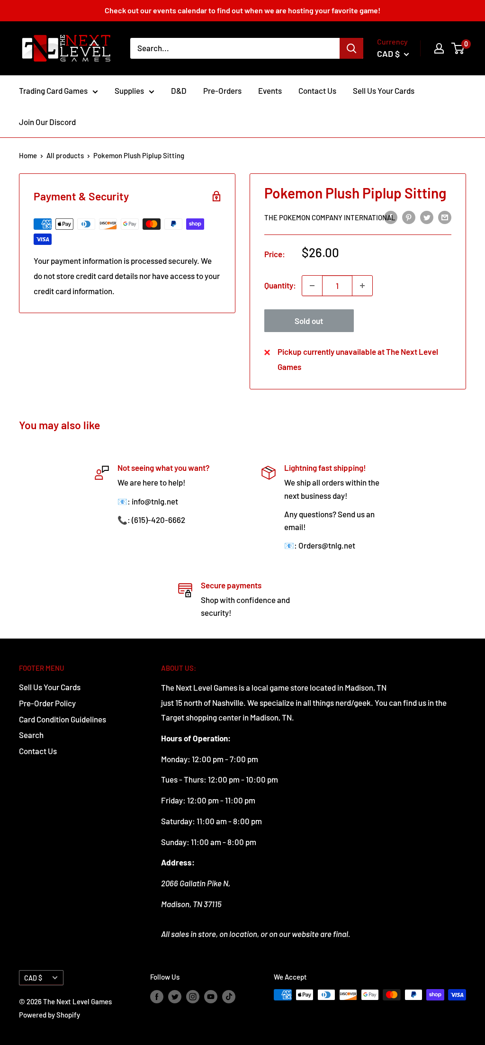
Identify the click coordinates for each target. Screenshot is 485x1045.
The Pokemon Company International (329, 217)
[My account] (439, 48)
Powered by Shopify (49, 1014)
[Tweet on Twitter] (426, 217)
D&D (179, 90)
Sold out (309, 320)
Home (28, 155)
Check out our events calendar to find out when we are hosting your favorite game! (242, 10)
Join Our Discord (47, 121)
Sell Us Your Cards (383, 90)
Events (270, 90)
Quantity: (280, 285)
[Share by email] (444, 217)
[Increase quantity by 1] (362, 286)
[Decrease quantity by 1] (312, 286)
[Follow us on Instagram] (192, 996)
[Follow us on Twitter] (174, 996)
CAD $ (33, 978)
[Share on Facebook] (390, 217)
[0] (458, 48)
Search (31, 734)
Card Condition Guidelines (62, 719)
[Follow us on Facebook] (156, 996)
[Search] (351, 48)
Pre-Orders (222, 90)
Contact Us (317, 90)
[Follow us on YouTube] (210, 996)
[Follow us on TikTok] (228, 996)
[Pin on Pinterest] (408, 217)
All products (65, 155)
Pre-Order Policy (47, 703)
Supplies (129, 90)
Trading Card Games (53, 90)
